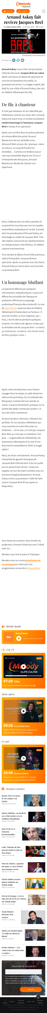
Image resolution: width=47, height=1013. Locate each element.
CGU (28, 1002)
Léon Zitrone (11, 308)
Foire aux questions (21, 1001)
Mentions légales (40, 1001)
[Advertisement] (23, 193)
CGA (33, 1002)
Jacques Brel (33, 568)
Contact (11, 1002)
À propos (5, 1001)
